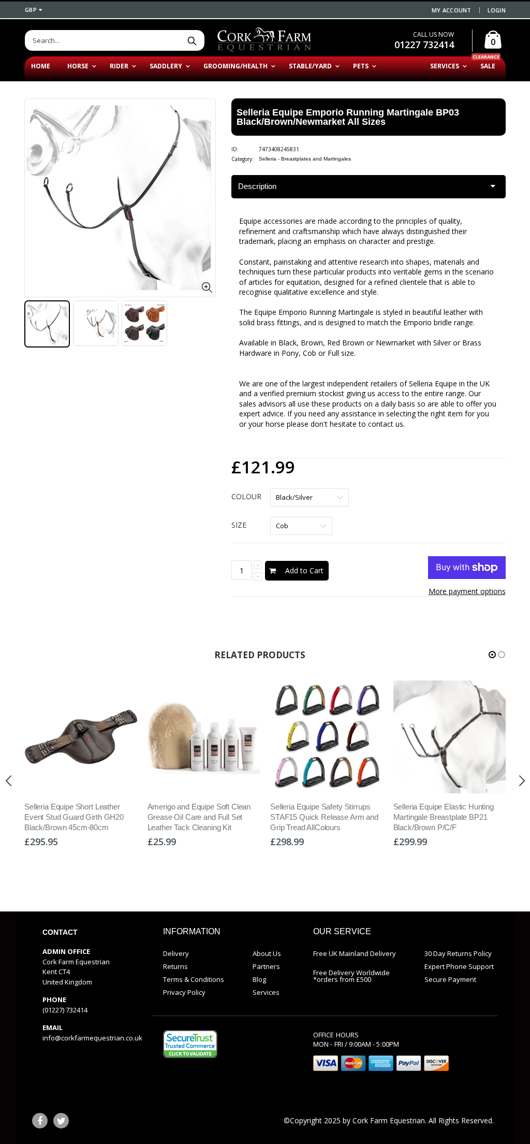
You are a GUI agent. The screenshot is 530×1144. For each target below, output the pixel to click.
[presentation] (9, 781)
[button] (492, 654)
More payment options (467, 591)
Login (497, 10)
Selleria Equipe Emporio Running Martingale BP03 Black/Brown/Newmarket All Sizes (348, 117)
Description (257, 186)
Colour (246, 496)
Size (238, 525)
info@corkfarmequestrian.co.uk (92, 1037)
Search (191, 40)
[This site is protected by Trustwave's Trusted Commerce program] (190, 1044)
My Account (452, 10)
